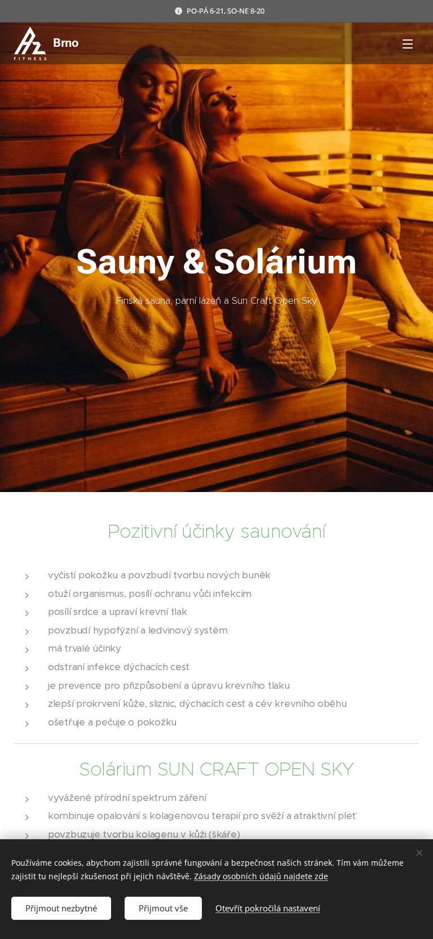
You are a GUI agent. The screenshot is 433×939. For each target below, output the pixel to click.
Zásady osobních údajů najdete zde (261, 876)
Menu (407, 43)
